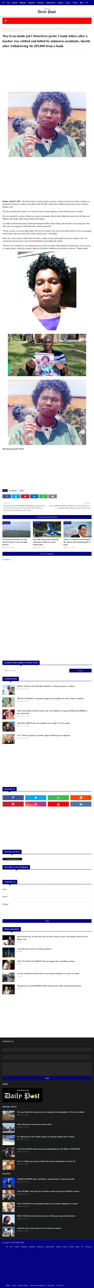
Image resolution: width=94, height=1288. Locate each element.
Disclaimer (51, 1285)
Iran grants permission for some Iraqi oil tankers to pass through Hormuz (14, 542)
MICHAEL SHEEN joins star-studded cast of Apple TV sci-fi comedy (43, 723)
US (3, 2)
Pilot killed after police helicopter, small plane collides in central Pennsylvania (46, 542)
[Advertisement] (47, 72)
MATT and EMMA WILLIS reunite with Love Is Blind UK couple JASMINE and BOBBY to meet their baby (52, 712)
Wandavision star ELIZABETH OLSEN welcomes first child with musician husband (49, 985)
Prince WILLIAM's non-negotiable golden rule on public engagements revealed (47, 1203)
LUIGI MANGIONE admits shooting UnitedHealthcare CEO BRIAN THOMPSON (48, 1149)
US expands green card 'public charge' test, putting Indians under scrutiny (45, 1136)
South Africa (50, 2)
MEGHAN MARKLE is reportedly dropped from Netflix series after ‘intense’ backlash (50, 698)
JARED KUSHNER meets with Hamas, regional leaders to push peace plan (45, 1179)
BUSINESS (13, 491)
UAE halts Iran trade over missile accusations (34, 949)
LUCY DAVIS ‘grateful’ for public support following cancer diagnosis (43, 735)
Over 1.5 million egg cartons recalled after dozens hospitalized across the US (46, 1161)
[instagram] (36, 804)
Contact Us (60, 1285)
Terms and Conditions (37, 1285)
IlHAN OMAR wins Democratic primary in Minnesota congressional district (46, 1216)
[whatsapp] (58, 797)
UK (8, 2)
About (14, 1285)
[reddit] (81, 797)
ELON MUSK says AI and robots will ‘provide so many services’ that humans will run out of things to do (52, 937)
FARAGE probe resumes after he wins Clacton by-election (39, 1228)
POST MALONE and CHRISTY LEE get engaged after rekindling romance (46, 961)
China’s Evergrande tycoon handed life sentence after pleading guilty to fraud (77, 542)
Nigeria (60, 2)
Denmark (31, 2)
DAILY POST (19, 1242)
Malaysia (40, 2)
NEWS (9, 29)
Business (88, 1247)
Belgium (23, 2)
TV (87, 2)
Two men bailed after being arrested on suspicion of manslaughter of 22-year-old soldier (50, 1112)
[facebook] (13, 797)
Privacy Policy (23, 1285)
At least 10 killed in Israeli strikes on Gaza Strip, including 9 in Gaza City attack (48, 973)
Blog (81, 2)
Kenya (68, 2)
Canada (14, 2)
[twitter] (36, 797)
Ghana (75, 2)
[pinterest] (13, 804)
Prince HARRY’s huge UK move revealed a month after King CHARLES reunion (48, 1191)
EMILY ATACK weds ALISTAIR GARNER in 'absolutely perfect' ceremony (46, 686)
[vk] (81, 804)
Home (4, 29)
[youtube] (58, 804)
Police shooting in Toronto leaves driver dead (34, 1124)
